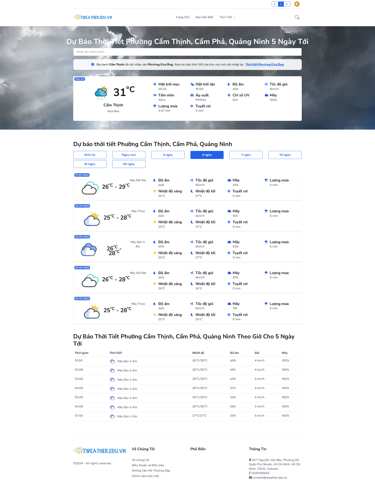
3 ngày (168, 155)
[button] (297, 17)
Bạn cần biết (204, 17)
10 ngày (285, 155)
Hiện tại (90, 155)
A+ (287, 4)
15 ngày (90, 164)
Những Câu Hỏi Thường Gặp (151, 470)
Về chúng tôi (140, 460)
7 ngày (246, 155)
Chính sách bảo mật (145, 476)
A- (275, 4)
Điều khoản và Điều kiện (148, 465)
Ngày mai (129, 155)
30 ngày (129, 164)
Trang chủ (182, 17)
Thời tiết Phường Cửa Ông (265, 64)
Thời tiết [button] (226, 17)
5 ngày (207, 155)
